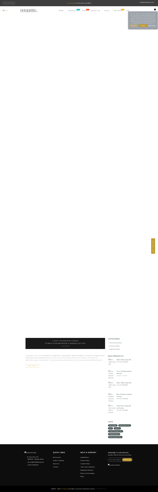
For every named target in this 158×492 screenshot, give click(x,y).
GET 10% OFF (153, 246)
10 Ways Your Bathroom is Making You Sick (65, 343)
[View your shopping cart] (154, 10)
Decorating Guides (65, 340)
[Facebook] (27, 468)
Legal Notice (84, 457)
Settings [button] (133, 25)
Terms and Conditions (87, 467)
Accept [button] (143, 25)
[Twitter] (30, 468)
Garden (117, 428)
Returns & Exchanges (87, 473)
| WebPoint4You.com (101, 489)
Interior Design (115, 346)
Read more (33, 366)
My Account (57, 457)
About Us (95, 10)
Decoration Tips (125, 425)
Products (73, 10)
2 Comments (74, 340)
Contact (55, 467)
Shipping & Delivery (86, 470)
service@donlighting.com (35, 462)
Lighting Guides (115, 349)
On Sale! (118, 10)
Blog (107, 10)
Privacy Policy (85, 460)
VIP (127, 10)
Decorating (112, 425)
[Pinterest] (36, 468)
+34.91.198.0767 (32, 465)
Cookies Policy (85, 463)
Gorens (56, 340)
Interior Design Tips (115, 431)
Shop (84, 10)
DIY (110, 428)
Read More (152, 25)
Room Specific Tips (115, 437)
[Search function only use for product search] (144, 10)
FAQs (82, 476)
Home (61, 10)
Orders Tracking (58, 460)
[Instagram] (33, 468)
